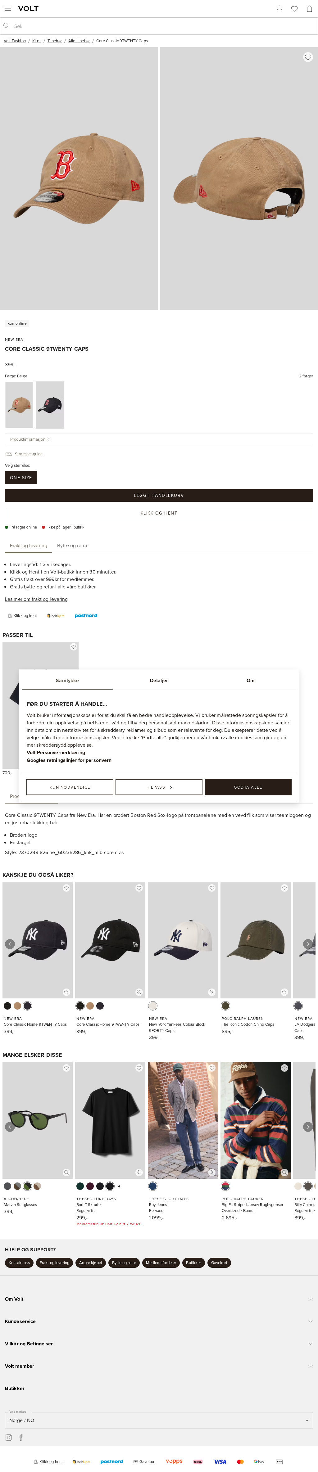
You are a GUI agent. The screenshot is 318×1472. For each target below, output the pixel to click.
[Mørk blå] (50, 405)
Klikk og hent (159, 513)
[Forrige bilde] (10, 944)
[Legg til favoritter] (308, 57)
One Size (21, 478)
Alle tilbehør (79, 40)
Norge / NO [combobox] (21, 1420)
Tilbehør (55, 40)
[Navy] (225, 1186)
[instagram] (8, 1437)
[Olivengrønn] (225, 1006)
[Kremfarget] (153, 1006)
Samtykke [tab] (67, 680)
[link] (279, 8)
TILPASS (156, 787)
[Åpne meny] (7, 9)
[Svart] (7, 1006)
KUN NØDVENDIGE (70, 787)
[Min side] (279, 8)
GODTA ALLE (248, 787)
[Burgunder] (90, 1186)
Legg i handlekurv (159, 495)
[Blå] (153, 1186)
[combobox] (164, 26)
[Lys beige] (298, 1186)
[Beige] (19, 405)
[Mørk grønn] (308, 1186)
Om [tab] (251, 680)
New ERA (14, 339)
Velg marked (17, 1411)
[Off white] (7, 1186)
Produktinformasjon (27, 439)
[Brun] (17, 1186)
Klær (36, 40)
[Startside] (29, 8)
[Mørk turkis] (80, 1186)
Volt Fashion (15, 40)
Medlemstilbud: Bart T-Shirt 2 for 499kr (110, 1224)
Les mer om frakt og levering (36, 599)
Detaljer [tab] (159, 680)
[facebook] (21, 1437)
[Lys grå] (298, 1006)
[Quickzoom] (66, 992)
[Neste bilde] (308, 944)
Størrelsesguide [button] (29, 454)
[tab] (28, 545)
